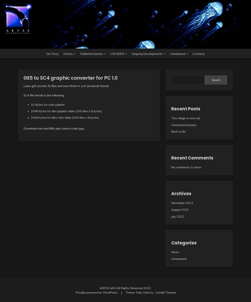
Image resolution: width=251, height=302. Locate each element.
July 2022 (177, 216)
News (175, 252)
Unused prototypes (184, 125)
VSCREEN (117, 54)
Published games (91, 54)
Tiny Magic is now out (185, 118)
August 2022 (180, 210)
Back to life (178, 131)
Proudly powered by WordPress (97, 292)
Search (216, 80)
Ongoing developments (147, 54)
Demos (68, 54)
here (81, 128)
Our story (52, 54)
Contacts (199, 54)
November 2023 (182, 203)
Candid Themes (165, 292)
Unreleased (177, 54)
